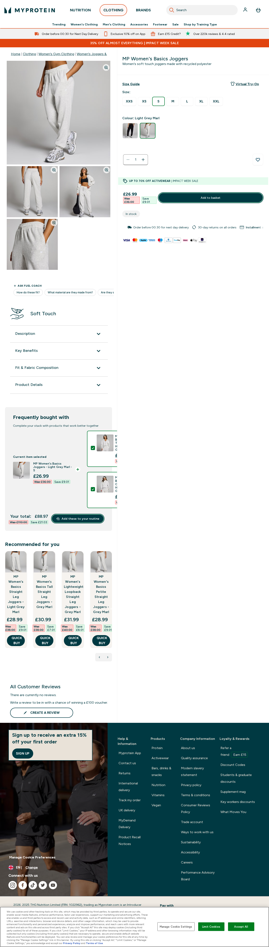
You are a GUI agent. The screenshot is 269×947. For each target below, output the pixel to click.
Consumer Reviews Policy (195, 808)
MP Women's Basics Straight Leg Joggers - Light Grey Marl (16, 594)
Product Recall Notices (130, 840)
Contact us (127, 763)
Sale (175, 24)
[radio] (129, 101)
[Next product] (108, 657)
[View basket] (258, 10)
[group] (193, 227)
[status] (135, 160)
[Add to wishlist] (258, 160)
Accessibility (190, 852)
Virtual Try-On (247, 84)
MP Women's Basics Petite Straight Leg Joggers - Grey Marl (101, 594)
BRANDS (143, 10)
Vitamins (158, 795)
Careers (187, 862)
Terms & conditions (195, 795)
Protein (157, 748)
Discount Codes (232, 765)
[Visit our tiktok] (33, 885)
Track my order (130, 800)
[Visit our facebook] (22, 885)
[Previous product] (99, 657)
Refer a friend (233, 751)
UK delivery (127, 810)
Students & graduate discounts (236, 778)
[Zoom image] (106, 67)
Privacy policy (191, 785)
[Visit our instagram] (12, 885)
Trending (59, 24)
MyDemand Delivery (127, 824)
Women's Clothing (84, 24)
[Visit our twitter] (43, 885)
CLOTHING (113, 10)
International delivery (128, 786)
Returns (125, 773)
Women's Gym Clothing (56, 54)
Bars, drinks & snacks (161, 771)
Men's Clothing (114, 24)
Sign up (22, 753)
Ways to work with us (197, 832)
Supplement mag (233, 791)
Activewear (160, 758)
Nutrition (158, 785)
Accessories (139, 24)
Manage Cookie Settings (176, 926)
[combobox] (202, 10)
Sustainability (191, 842)
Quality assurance (194, 758)
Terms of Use (94, 943)
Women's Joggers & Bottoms (99, 54)
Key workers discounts (237, 802)
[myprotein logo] (29, 10)
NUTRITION (80, 10)
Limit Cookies (211, 926)
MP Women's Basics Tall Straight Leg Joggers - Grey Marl (44, 592)
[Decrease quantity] (128, 160)
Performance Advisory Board (198, 876)
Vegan (156, 805)
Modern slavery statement (192, 771)
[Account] (245, 10)
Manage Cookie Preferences (32, 857)
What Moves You (233, 812)
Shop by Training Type (200, 24)
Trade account (192, 822)
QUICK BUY (17, 640)
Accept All (241, 926)
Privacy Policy (71, 943)
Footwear (160, 24)
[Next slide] (111, 609)
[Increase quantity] (143, 160)
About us (188, 748)
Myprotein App (130, 753)
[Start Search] (172, 10)
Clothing (29, 54)
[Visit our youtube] (53, 885)
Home (15, 54)
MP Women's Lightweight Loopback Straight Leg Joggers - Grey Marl (73, 594)
